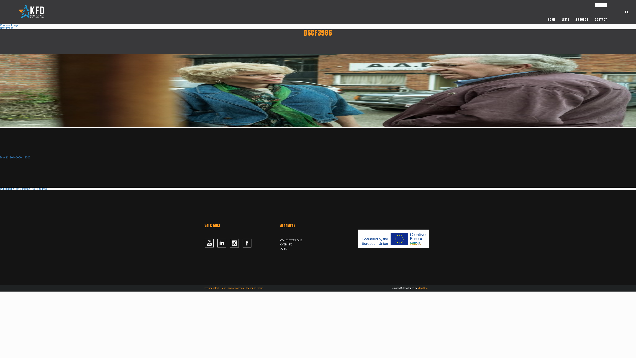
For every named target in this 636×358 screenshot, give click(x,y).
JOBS (283, 248)
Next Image (6, 28)
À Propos (582, 19)
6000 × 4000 (23, 157)
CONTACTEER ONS (291, 240)
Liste (565, 19)
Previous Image (9, 25)
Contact (601, 19)
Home (552, 19)
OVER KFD (286, 244)
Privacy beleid (212, 288)
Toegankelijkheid (254, 288)
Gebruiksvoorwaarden (232, 288)
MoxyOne (423, 288)
